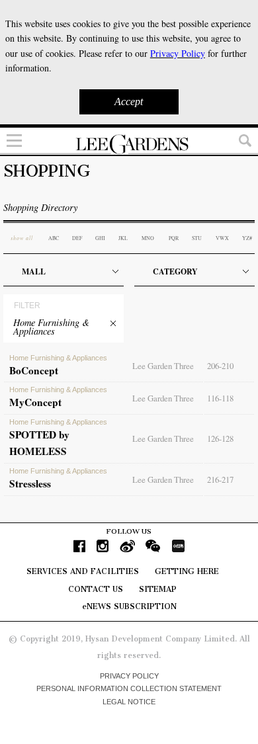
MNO (148, 238)
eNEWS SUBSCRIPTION (129, 606)
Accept (128, 101)
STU (197, 238)
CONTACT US (95, 589)
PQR (174, 238)
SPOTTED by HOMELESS (58, 438)
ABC (53, 238)
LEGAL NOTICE (129, 702)
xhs (178, 546)
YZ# (247, 238)
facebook (79, 546)
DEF (77, 238)
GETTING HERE (187, 571)
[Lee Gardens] (129, 144)
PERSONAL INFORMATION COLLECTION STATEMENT (129, 688)
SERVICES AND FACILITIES (82, 571)
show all (22, 237)
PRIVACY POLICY (129, 676)
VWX (222, 238)
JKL (123, 238)
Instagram (102, 546)
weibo (127, 546)
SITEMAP (158, 589)
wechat (153, 546)
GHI (100, 238)
